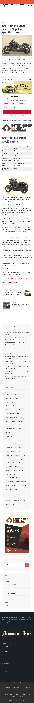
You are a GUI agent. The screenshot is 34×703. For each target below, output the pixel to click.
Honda (23, 455)
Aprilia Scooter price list (12, 413)
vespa (14, 485)
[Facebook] (26, 6)
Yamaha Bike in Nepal (19, 500)
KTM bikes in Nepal (11, 462)
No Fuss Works (5, 646)
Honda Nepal (19, 459)
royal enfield (9, 481)
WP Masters (5, 651)
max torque (18, 466)
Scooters (7, 605)
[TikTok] (31, 6)
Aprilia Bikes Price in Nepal (13, 406)
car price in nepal (15, 425)
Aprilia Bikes (9, 402)
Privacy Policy (5, 671)
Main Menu (6, 2)
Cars (6, 602)
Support (4, 654)
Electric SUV (20, 428)
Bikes (7, 421)
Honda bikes (9, 459)
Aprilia (7, 394)
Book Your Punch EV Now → (17, 112)
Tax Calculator (9, 581)
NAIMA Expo (21, 696)
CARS (16, 694)
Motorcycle (8, 599)
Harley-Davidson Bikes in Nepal (14, 447)
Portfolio (4, 648)
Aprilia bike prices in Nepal (13, 398)
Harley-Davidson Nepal (12, 455)
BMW (13, 421)
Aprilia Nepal (9, 409)
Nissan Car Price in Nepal (13, 478)
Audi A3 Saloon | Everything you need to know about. (13, 292)
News (3, 668)
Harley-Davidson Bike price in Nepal (15, 440)
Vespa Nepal (22, 485)
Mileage (8, 470)
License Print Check (10, 584)
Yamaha (3, 22)
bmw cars (20, 421)
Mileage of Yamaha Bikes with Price (21, 278)
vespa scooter (10, 493)
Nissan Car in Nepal (11, 474)
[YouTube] (29, 6)
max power (9, 466)
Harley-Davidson (10, 436)
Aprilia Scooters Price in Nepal (14, 417)
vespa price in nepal (11, 489)
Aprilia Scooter (20, 409)
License (24, 694)
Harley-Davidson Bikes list (13, 451)
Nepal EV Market (18, 470)
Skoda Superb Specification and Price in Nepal (20, 304)
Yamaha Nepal (10, 504)
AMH (23, 60)
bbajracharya (8, 20)
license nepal (22, 462)
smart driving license (21, 481)
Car (7, 425)
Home (3, 666)
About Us (4, 674)
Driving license (10, 428)
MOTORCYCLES (28, 20)
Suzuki (7, 485)
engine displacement (11, 432)
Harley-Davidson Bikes (12, 444)
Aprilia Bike (15, 394)
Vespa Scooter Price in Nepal (14, 497)
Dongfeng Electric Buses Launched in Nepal (17, 353)
